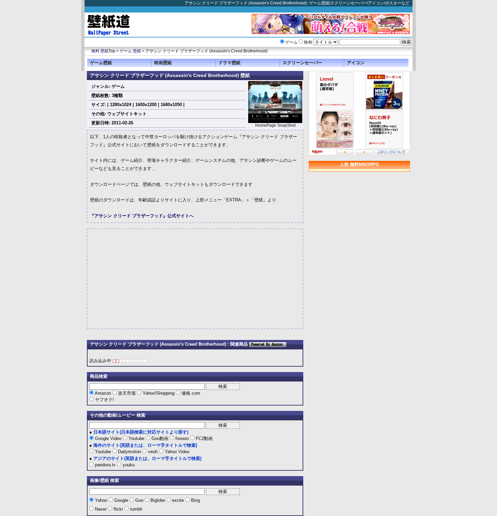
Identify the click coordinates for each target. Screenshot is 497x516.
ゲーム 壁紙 (130, 51)
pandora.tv (105, 464)
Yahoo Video (176, 451)
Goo (139, 500)
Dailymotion (129, 451)
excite (178, 500)
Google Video (108, 438)
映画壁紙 (163, 62)
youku (128, 464)
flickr (118, 509)
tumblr (135, 509)
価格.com (190, 393)
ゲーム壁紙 (101, 62)
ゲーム (291, 42)
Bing (195, 500)
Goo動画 (160, 438)
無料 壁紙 (100, 51)
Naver (101, 509)
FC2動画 (203, 438)
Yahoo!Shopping (158, 393)
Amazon (103, 393)
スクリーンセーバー (302, 62)
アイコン (355, 62)
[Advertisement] (147, 278)
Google (121, 500)
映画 (308, 42)
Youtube (136, 438)
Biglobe (157, 500)
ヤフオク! (104, 399)
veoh (153, 451)
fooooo (182, 438)
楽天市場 (127, 393)
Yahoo (101, 500)
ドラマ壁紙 (229, 62)
